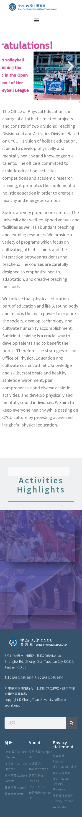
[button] (36, 20)
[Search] (71, 723)
